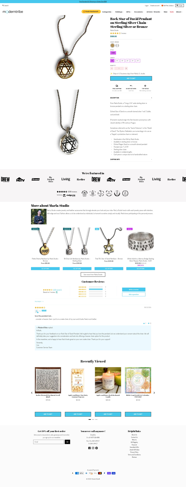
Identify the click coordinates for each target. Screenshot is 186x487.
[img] (40, 307)
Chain (113, 53)
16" (112, 60)
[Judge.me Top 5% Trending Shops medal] (125, 193)
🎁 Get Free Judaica (167, 5)
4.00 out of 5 (57, 290)
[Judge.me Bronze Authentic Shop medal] (109, 193)
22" (127, 60)
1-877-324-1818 (94, 437)
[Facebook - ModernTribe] (89, 448)
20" (122, 60)
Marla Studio (114, 30)
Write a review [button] (134, 290)
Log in (147, 5)
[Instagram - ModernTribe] (93, 448)
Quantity (113, 65)
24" (133, 60)
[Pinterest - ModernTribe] (96, 448)
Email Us (93, 435)
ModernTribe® (96, 479)
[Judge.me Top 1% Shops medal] (117, 193)
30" (138, 60)
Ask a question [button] (134, 294)
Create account (154, 5)
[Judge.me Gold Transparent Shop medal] (101, 193)
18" (117, 60)
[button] (67, 51)
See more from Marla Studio (93, 274)
